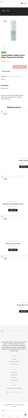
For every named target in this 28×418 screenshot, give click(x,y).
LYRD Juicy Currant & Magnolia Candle (13, 204)
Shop (8, 10)
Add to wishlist (6, 71)
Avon (6, 79)
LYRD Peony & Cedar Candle (13, 243)
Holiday (17, 76)
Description (4, 85)
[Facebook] (7, 392)
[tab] (14, 85)
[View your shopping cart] (21, 4)
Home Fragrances (14, 201)
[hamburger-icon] (25, 3)
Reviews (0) (4, 88)
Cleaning (22, 158)
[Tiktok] (20, 392)
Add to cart (21, 67)
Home (3, 10)
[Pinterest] (17, 392)
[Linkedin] (14, 392)
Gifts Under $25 (10, 76)
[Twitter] (10, 392)
